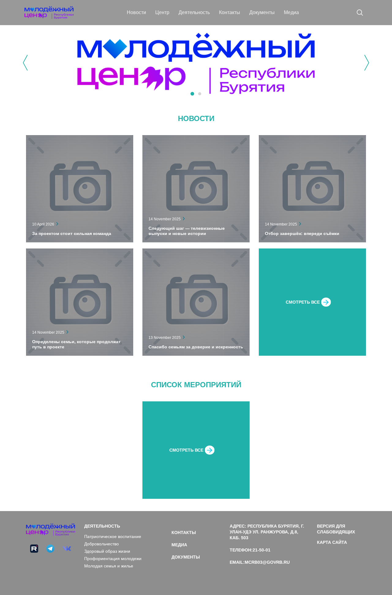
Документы (262, 12)
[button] (192, 94)
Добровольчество (101, 543)
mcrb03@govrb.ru (267, 562)
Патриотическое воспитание (112, 536)
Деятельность (194, 12)
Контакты (229, 12)
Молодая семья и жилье (108, 565)
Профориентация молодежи (112, 558)
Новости (136, 12)
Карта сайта (332, 542)
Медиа (291, 12)
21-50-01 (261, 550)
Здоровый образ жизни (107, 551)
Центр (162, 12)
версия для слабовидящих (336, 529)
